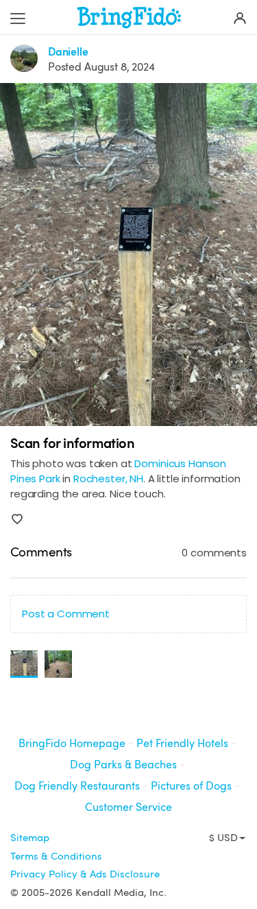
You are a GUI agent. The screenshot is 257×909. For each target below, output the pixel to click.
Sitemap (29, 837)
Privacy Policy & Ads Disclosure (85, 874)
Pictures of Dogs (191, 786)
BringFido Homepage (72, 743)
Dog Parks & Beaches (123, 764)
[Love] (17, 519)
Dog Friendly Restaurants (77, 786)
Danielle (68, 52)
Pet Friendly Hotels (182, 743)
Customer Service (128, 807)
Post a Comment (66, 613)
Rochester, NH (108, 478)
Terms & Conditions (56, 856)
